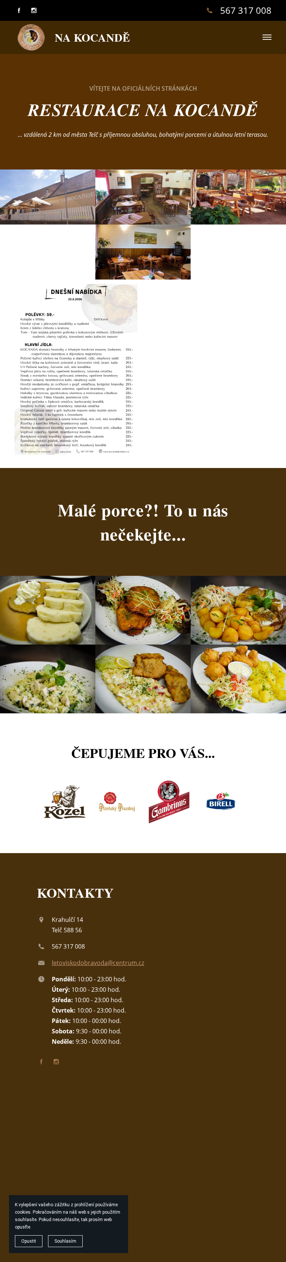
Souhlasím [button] (65, 1241)
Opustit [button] (28, 1241)
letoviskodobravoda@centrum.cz (98, 963)
